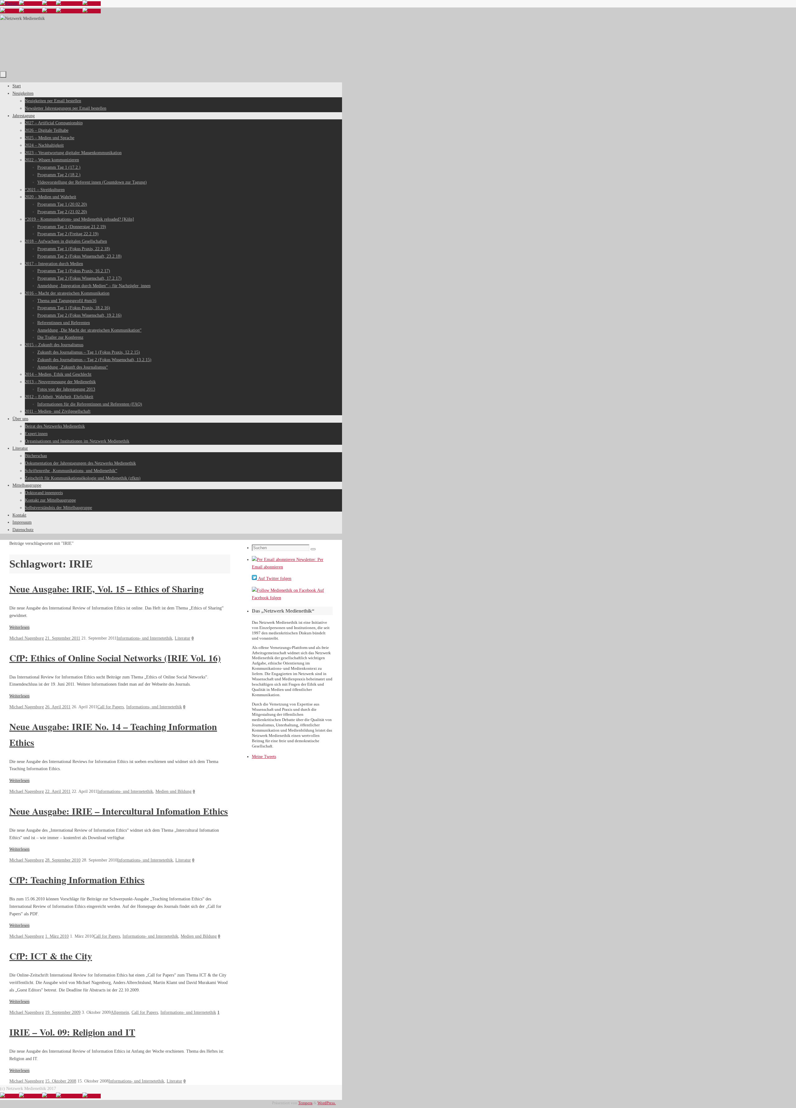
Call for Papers (110, 707)
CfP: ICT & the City (50, 956)
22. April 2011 (58, 791)
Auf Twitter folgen (274, 578)
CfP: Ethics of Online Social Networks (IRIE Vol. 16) (115, 657)
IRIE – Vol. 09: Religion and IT (72, 1032)
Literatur (182, 638)
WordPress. (326, 1103)
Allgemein (120, 1012)
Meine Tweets (264, 756)
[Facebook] (30, 3)
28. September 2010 (63, 860)
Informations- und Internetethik (144, 638)
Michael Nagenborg (26, 638)
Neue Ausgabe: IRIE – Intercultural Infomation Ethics (118, 811)
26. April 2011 (58, 707)
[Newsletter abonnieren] (91, 3)
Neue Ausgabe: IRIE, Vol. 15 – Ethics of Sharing (106, 588)
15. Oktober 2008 (60, 1081)
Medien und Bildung (173, 791)
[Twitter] (9, 3)
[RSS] (49, 3)
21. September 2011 (62, 638)
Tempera (305, 1103)
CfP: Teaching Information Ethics (77, 879)
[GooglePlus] (69, 3)
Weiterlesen (19, 627)
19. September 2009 (63, 1012)
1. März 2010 (57, 936)
